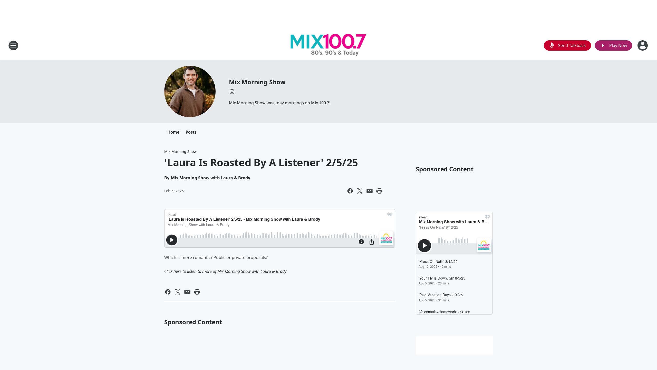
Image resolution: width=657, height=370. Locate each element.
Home (173, 132)
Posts (191, 132)
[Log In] (643, 45)
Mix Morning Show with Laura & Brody (251, 271)
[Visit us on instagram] (232, 92)
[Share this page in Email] (369, 191)
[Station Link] (328, 45)
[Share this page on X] (359, 191)
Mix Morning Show (257, 82)
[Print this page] (379, 191)
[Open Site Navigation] (13, 45)
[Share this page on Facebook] (350, 191)
